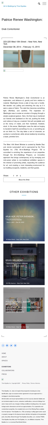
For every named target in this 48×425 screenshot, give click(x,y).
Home (4, 353)
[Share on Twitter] (17, 175)
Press (4, 374)
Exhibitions (6, 367)
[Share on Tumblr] (20, 175)
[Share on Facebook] (13, 175)
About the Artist (24, 180)
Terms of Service (35, 383)
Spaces (5, 360)
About (4, 357)
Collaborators (8, 370)
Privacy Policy (26, 383)
